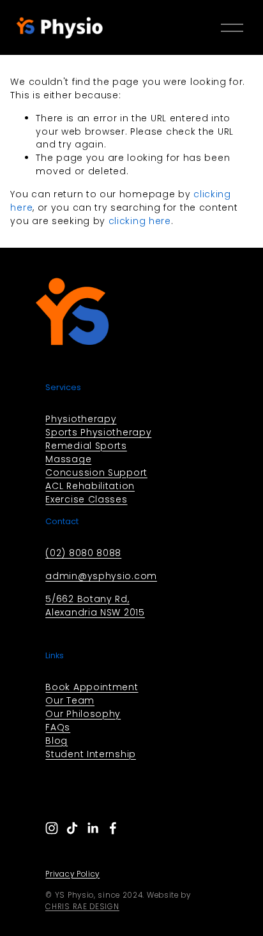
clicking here (140, 221)
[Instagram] (51, 828)
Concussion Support (96, 472)
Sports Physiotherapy (98, 432)
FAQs (57, 727)
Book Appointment (91, 687)
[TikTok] (72, 828)
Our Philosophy (83, 713)
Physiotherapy (80, 418)
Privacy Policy (72, 874)
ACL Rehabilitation (90, 485)
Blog (56, 740)
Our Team (69, 700)
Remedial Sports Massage (85, 452)
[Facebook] (113, 828)
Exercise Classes (86, 499)
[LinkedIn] (92, 828)
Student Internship (90, 754)
